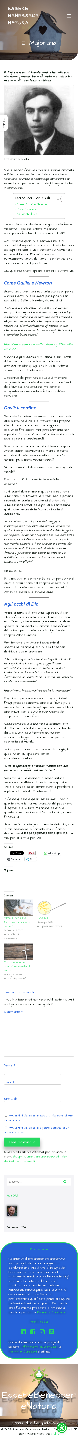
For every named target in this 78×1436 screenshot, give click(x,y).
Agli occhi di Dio (27, 214)
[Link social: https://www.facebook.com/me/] (34, 1332)
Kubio (55, 1433)
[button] (4, 123)
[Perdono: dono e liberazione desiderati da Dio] (18, 952)
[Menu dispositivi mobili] (69, 16)
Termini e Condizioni (51, 1312)
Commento (13, 1011)
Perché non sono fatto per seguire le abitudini (17, 922)
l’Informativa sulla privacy (39, 1347)
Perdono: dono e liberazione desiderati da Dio (17, 966)
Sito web (10, 1099)
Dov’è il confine (27, 209)
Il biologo (42, 918)
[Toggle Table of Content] (56, 198)
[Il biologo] (51, 907)
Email (9, 1082)
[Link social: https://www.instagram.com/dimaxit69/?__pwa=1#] (43, 1332)
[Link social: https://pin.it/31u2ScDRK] (53, 1332)
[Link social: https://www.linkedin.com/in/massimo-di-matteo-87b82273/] (25, 1332)
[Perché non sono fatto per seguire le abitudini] (18, 907)
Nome (9, 1065)
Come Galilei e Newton (32, 205)
